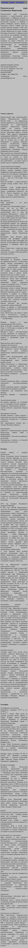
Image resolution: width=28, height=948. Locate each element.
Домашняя (4, 2)
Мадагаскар (20, 2)
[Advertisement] (14, 96)
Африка (12, 2)
